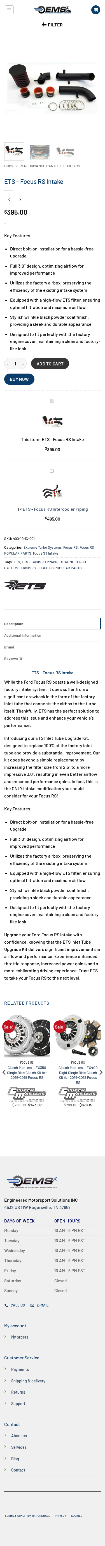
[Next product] (9, 199)
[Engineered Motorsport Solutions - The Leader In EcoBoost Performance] (52, 10)
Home (9, 165)
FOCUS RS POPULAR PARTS (60, 568)
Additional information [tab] (22, 635)
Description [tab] (13, 623)
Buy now (19, 379)
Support (18, 1403)
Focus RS (71, 165)
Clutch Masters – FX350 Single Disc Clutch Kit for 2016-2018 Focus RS (27, 1072)
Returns (18, 1392)
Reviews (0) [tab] (13, 658)
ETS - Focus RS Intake (39, 562)
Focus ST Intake (45, 553)
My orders (19, 1337)
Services (19, 1447)
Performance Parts (39, 165)
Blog (15, 1458)
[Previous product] (20, 199)
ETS (17, 562)
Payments (20, 1369)
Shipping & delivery (28, 1380)
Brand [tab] (9, 647)
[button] (9, 9)
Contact (18, 1470)
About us (19, 1435)
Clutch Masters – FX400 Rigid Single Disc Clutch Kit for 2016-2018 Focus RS (78, 1075)
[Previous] (13, 88)
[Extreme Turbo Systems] (25, 585)
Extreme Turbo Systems (43, 547)
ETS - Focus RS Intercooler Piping (55, 509)
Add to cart (50, 363)
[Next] (92, 88)
